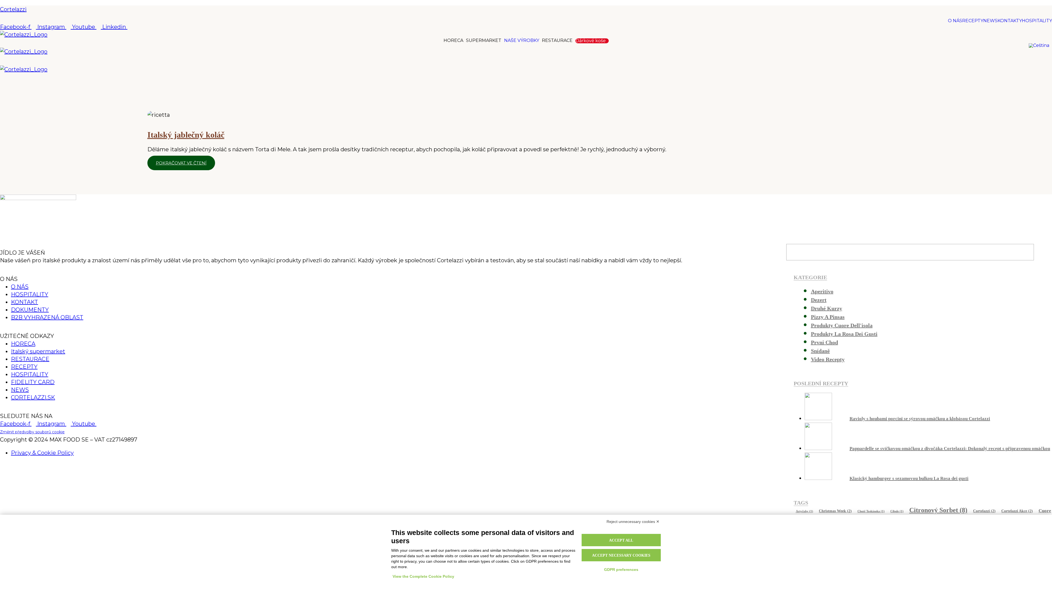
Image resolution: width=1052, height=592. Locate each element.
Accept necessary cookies (621, 555)
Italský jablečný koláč (185, 134)
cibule (897, 511)
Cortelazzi (13, 9)
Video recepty (828, 359)
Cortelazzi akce (1017, 511)
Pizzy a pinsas (828, 317)
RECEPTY (972, 21)
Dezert (819, 300)
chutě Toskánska (871, 511)
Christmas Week (835, 511)
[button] (526, 60)
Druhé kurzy (826, 308)
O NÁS (955, 21)
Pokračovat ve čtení (181, 163)
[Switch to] (1040, 45)
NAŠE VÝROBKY (521, 40)
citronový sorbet (938, 510)
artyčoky (804, 511)
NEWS (990, 21)
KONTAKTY (1009, 21)
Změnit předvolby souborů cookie (32, 431)
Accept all (621, 540)
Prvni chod (824, 342)
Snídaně (820, 351)
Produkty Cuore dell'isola (842, 325)
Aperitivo (822, 291)
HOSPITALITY (1037, 21)
